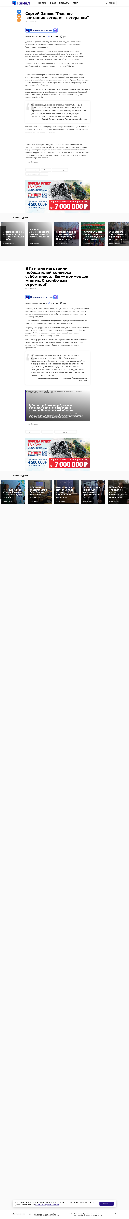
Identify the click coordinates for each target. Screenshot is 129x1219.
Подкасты (64, 3)
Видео (53, 3)
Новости (42, 3)
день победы (60, 170)
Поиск (112, 3)
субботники (32, 432)
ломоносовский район (36, 174)
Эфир (75, 3)
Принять (106, 1203)
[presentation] (3, 233)
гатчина (47, 432)
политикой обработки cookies (47, 1205)
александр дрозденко (65, 432)
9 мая (46, 170)
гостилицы (32, 170)
